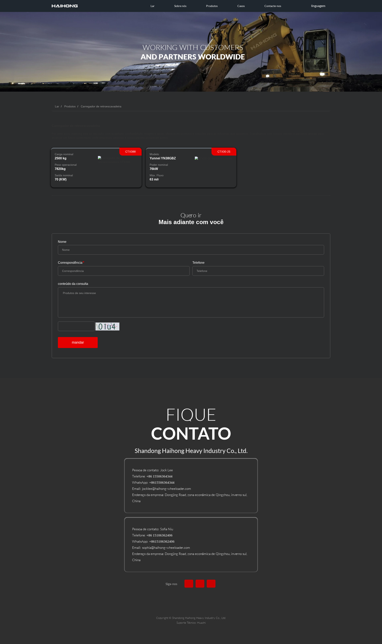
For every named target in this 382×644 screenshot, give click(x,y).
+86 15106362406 (159, 535)
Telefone (198, 262)
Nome (62, 241)
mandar (78, 342)
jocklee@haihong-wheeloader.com (166, 488)
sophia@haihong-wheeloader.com (166, 547)
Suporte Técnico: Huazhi (191, 622)
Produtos (70, 106)
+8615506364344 (161, 482)
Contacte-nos (272, 6)
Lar (153, 6)
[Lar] (65, 6)
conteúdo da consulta (73, 283)
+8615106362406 (161, 541)
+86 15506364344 (159, 476)
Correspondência (70, 262)
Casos (241, 6)
